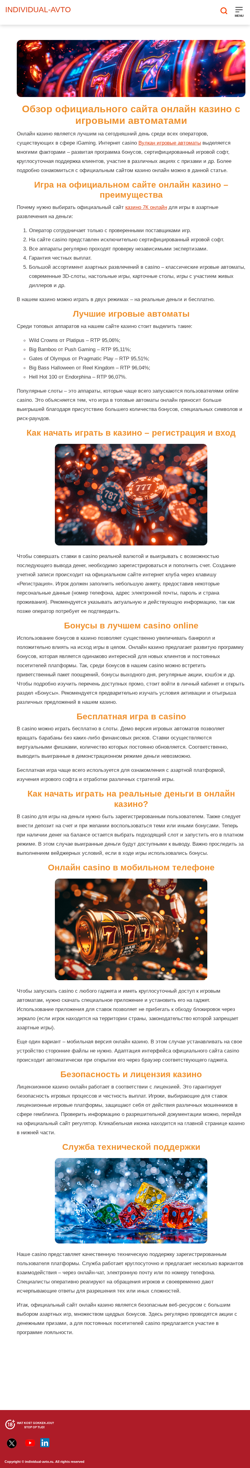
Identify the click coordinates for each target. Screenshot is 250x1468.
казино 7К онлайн (146, 207)
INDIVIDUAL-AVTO (38, 9)
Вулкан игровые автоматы (169, 143)
